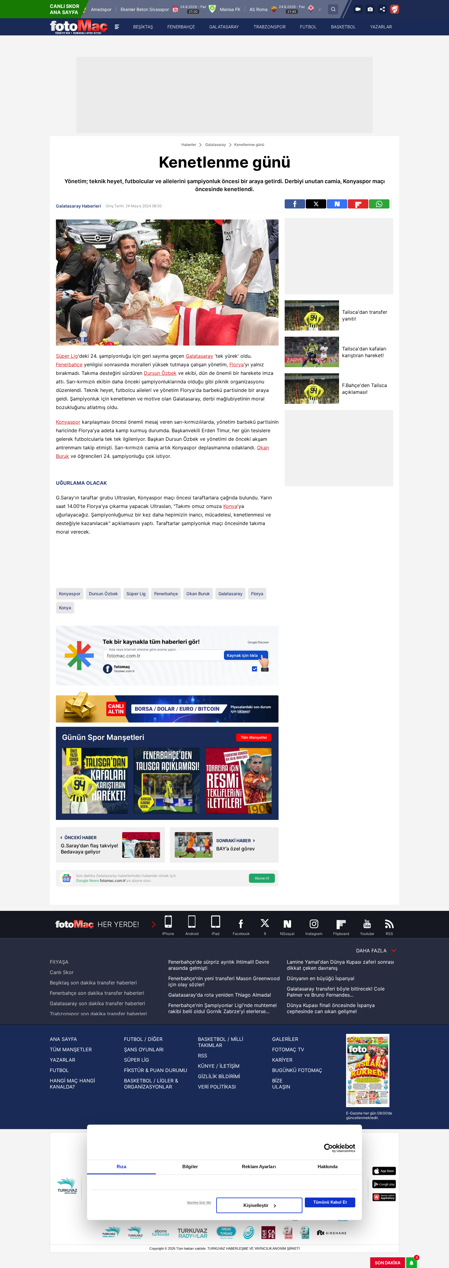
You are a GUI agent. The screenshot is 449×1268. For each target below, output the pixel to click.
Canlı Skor (62, 972)
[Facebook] (295, 203)
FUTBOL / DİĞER (143, 1039)
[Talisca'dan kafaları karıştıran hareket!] (312, 352)
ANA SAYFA (63, 1039)
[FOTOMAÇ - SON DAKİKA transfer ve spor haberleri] (79, 27)
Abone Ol (262, 878)
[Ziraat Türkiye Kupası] (394, 9)
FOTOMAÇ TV (288, 1049)
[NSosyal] (337, 203)
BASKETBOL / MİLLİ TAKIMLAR (220, 1042)
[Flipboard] (358, 203)
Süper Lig (67, 356)
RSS (202, 1055)
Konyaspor (68, 422)
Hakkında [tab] (328, 1166)
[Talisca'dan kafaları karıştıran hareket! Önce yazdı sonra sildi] (95, 780)
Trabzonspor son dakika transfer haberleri (98, 1014)
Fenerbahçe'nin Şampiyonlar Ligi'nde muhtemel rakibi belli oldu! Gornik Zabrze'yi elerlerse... (222, 1008)
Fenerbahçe (69, 364)
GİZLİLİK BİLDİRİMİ (219, 1076)
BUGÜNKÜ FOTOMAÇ (297, 1070)
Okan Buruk (198, 593)
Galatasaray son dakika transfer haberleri (97, 1003)
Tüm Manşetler (254, 737)
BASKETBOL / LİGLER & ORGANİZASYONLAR (151, 1084)
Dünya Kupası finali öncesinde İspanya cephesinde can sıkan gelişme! (331, 1008)
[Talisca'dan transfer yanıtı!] (312, 315)
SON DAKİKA (387, 1262)
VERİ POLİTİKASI (217, 1087)
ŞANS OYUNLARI (143, 1049)
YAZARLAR (62, 1060)
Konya (230, 506)
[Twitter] (316, 203)
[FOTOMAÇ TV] (358, 9)
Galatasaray (215, 144)
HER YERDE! (118, 924)
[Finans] (167, 708)
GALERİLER (285, 1039)
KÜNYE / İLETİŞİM (218, 1066)
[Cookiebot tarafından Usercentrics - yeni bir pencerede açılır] (328, 1148)
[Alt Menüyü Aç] (117, 26)
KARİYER (282, 1060)
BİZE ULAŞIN (281, 1084)
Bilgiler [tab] (190, 1166)
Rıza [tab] (121, 1166)
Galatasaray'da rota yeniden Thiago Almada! (219, 995)
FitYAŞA (59, 962)
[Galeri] (370, 9)
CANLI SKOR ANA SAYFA (64, 9)
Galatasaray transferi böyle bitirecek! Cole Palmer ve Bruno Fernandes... (336, 992)
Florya (236, 364)
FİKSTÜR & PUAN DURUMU (155, 1070)
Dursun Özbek (160, 373)
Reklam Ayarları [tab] (259, 1166)
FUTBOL (59, 1070)
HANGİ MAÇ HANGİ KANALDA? (72, 1084)
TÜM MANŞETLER (71, 1049)
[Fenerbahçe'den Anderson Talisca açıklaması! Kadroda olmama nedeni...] (166, 780)
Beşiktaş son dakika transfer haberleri (93, 983)
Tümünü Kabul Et (330, 1202)
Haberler (188, 144)
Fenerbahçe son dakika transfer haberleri (97, 993)
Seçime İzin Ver (199, 1202)
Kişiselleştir (255, 1205)
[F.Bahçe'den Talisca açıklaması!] (312, 388)
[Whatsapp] (379, 203)
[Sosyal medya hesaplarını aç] (382, 9)
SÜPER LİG (136, 1060)
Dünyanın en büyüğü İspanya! (320, 978)
